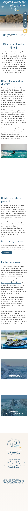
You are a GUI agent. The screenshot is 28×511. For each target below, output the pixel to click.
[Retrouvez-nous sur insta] (25, 26)
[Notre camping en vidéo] (25, 31)
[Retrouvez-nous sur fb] (25, 22)
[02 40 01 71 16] (25, 17)
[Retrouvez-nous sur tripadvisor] (18, 453)
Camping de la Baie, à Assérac (11, 283)
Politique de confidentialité (14, 484)
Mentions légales (17, 482)
